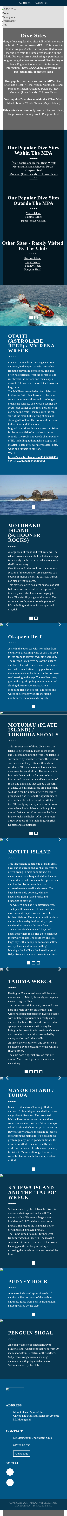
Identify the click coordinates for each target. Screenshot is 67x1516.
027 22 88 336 (25, 3)
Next (58, 305)
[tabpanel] (33, 305)
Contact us (21, 1453)
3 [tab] (38, 962)
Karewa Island (32, 258)
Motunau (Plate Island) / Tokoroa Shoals (34, 174)
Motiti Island (33, 213)
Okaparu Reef (33, 170)
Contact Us (41, 3)
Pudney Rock (33, 265)
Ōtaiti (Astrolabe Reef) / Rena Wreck (34, 162)
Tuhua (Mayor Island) (34, 220)
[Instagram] (10, 1482)
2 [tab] (36, 317)
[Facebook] (10, 1472)
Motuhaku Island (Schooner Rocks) (33, 166)
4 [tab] (40, 1071)
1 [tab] (31, 317)
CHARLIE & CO (44, 1506)
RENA (34, 177)
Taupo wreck (32, 262)
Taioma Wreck (33, 216)
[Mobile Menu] (63, 13)
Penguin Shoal (32, 269)
